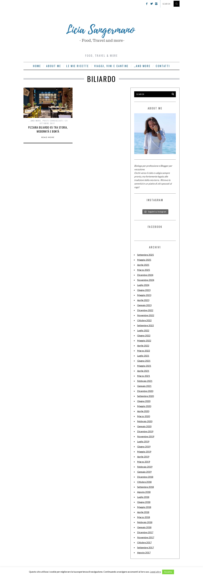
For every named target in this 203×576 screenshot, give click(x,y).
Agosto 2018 (144, 491)
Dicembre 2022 (145, 310)
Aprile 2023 (143, 300)
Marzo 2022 (143, 350)
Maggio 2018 (144, 507)
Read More (48, 137)
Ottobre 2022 (144, 320)
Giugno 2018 (143, 502)
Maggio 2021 (144, 365)
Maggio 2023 (144, 295)
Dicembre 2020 (145, 391)
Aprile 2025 (143, 264)
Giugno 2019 (143, 446)
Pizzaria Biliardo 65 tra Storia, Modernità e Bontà (48, 129)
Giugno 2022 (143, 335)
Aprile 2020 (143, 411)
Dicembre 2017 (145, 532)
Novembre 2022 (145, 315)
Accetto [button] (168, 572)
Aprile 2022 (143, 345)
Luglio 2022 (143, 330)
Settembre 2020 (145, 396)
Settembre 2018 (145, 486)
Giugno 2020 (143, 401)
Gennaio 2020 (144, 426)
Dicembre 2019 (145, 431)
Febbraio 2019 (144, 466)
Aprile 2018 (143, 512)
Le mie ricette (77, 66)
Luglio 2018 (143, 497)
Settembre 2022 (145, 325)
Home (37, 66)
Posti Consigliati (53, 120)
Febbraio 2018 (144, 522)
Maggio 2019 (144, 451)
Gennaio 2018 (144, 527)
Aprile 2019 (143, 456)
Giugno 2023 (143, 290)
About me (53, 66)
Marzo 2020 (143, 416)
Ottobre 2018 (144, 481)
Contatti (163, 66)
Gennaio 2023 (144, 305)
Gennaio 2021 (144, 385)
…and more (142, 66)
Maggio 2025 (144, 259)
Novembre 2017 (145, 537)
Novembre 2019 (145, 436)
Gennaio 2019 (144, 471)
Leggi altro (155, 571)
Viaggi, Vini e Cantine (111, 66)
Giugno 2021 (143, 360)
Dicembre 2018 (145, 476)
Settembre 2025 (145, 254)
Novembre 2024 (145, 279)
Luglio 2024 (143, 285)
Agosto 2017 (144, 552)
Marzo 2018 (143, 517)
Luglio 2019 (143, 441)
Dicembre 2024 (145, 274)
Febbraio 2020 (144, 421)
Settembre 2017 (145, 547)
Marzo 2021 (143, 375)
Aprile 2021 (143, 370)
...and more (34, 120)
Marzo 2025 (143, 269)
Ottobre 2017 (144, 542)
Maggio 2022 (144, 340)
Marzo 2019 (143, 461)
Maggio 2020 (144, 406)
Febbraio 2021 (144, 380)
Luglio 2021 (143, 355)
